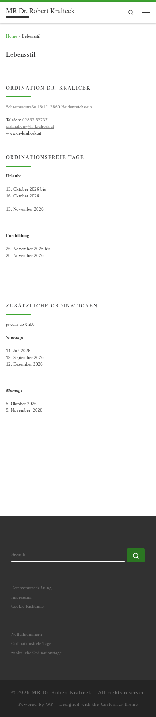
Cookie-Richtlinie (27, 606)
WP (49, 704)
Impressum (21, 597)
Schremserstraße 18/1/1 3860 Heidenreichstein (49, 106)
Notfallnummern (26, 634)
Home (11, 36)
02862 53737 (35, 120)
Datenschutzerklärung (31, 587)
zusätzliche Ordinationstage (36, 652)
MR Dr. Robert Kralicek (62, 692)
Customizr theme (119, 704)
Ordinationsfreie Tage (31, 643)
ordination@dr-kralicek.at (30, 126)
